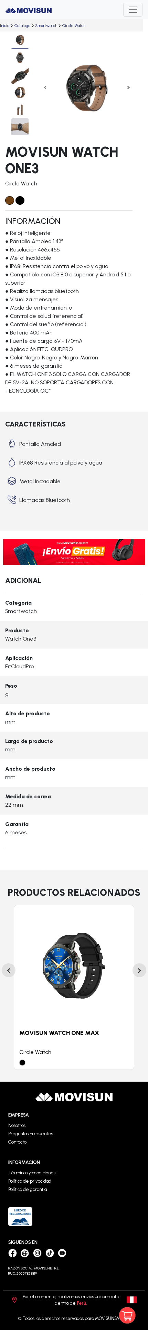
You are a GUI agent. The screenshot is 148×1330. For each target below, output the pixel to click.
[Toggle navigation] (132, 10)
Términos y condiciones (31, 1172)
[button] (45, 87)
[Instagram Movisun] (38, 1252)
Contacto (17, 1142)
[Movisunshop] (26, 1252)
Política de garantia (27, 1189)
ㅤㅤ (4, 25)
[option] (74, 987)
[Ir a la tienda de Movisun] (133, 1315)
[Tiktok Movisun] (50, 1252)
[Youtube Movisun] (62, 1252)
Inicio (4, 25)
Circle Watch (73, 25)
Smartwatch (46, 25)
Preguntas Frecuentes (30, 1133)
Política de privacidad (29, 1181)
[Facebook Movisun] (13, 1252)
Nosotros (16, 1125)
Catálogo (22, 25)
